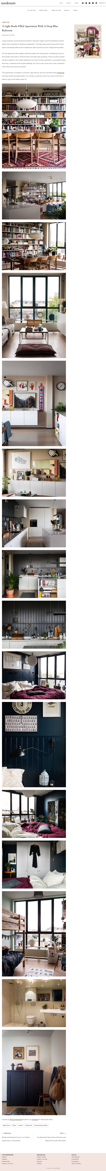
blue (14, 1125)
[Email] (96, 3)
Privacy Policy (7, 1163)
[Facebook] (89, 3)
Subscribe (6, 1161)
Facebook (75, 1161)
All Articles (31, 10)
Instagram (76, 1157)
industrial (60, 73)
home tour (5, 22)
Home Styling (56, 10)
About (61, 3)
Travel (39, 1163)
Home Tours (41, 1157)
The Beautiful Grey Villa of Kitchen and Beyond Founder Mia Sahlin (51, 1137)
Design (39, 1161)
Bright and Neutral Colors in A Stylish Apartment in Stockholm (16, 1137)
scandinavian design (41, 1125)
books (20, 1125)
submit (77, 3)
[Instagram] (82, 3)
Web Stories (76, 1163)
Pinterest (75, 1159)
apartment (6, 1125)
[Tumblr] (93, 3)
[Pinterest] (86, 3)
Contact (68, 3)
